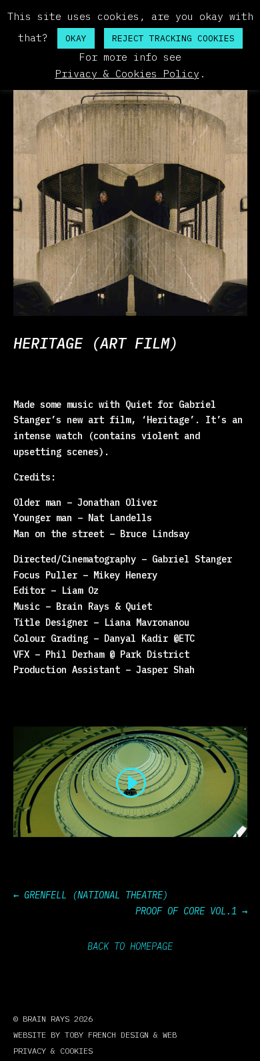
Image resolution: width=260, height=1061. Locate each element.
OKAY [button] (76, 38)
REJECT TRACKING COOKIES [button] (173, 38)
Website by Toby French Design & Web (95, 1035)
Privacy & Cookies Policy (127, 73)
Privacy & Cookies (53, 1051)
